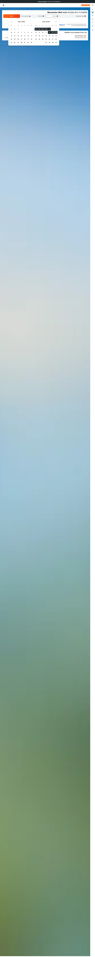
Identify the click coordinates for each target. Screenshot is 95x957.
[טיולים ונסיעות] (92, 26)
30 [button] (46, 42)
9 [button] (14, 32)
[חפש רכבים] (92, 15)
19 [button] (36, 35)
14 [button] (52, 35)
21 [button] (52, 39)
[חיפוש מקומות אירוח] (92, 12)
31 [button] (11, 42)
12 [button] (36, 32)
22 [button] (49, 39)
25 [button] (39, 39)
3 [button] (42, 29)
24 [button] (42, 39)
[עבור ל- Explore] (92, 19)
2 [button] (14, 29)
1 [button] (49, 29)
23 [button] (46, 39)
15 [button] (49, 35)
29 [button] (49, 42)
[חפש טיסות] (92, 9)
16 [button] (46, 35)
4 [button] (39, 29)
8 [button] (49, 32)
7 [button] (52, 32)
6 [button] (24, 32)
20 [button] (56, 39)
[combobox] (72, 16)
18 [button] (39, 35)
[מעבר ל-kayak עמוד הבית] (85, 5)
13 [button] (56, 35)
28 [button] (52, 42)
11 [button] (39, 32)
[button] (1, 1)
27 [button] (56, 42)
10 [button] (42, 32)
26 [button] (36, 39)
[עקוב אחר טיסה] (92, 22)
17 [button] (42, 35)
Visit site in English (42, 1)
